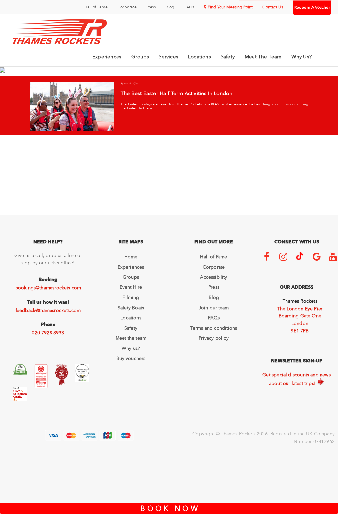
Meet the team (131, 338)
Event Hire (131, 287)
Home (131, 256)
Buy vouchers (130, 358)
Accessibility (213, 277)
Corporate (127, 7)
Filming (130, 297)
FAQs (189, 7)
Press (151, 7)
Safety (228, 57)
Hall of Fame (96, 7)
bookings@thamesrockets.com (48, 287)
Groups (140, 57)
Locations (199, 57)
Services (168, 57)
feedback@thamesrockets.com (48, 310)
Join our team (214, 307)
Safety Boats (131, 307)
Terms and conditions (213, 328)
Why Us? (301, 57)
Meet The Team (263, 57)
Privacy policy (214, 338)
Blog (170, 7)
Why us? (131, 348)
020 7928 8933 (48, 332)
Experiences (106, 57)
